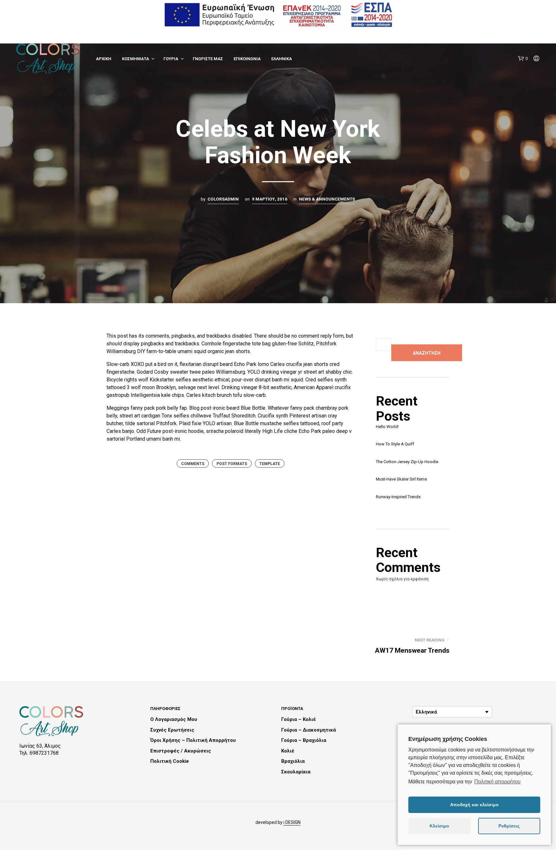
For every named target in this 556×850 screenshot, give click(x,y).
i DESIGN (292, 822)
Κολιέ (287, 751)
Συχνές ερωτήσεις (172, 730)
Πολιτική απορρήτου (497, 781)
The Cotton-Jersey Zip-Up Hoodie (407, 461)
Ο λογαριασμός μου (173, 719)
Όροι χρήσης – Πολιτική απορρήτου (193, 740)
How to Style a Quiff (395, 444)
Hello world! (387, 426)
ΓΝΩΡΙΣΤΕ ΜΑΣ (208, 58)
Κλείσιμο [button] (439, 825)
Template (269, 464)
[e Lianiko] (278, 14)
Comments (192, 464)
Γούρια (170, 58)
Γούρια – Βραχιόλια (303, 740)
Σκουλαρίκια (295, 772)
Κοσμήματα (135, 58)
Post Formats (232, 464)
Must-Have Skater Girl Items (401, 479)
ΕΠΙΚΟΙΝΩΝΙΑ (247, 58)
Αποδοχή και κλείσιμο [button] (474, 804)
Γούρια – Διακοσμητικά (308, 730)
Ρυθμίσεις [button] (509, 825)
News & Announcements (327, 199)
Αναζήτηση (426, 353)
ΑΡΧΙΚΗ (103, 58)
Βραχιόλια (293, 761)
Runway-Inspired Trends (398, 496)
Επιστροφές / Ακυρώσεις (180, 751)
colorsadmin (223, 199)
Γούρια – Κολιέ (298, 719)
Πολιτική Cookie (169, 761)
